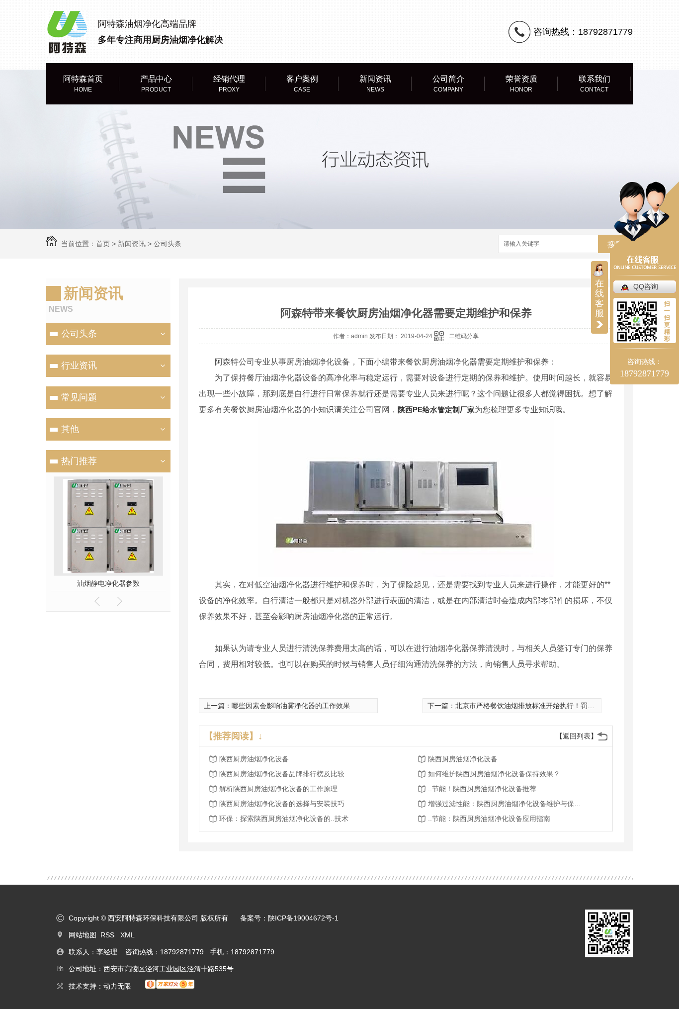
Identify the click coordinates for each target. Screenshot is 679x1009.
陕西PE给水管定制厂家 (436, 409)
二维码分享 (464, 336)
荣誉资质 (521, 84)
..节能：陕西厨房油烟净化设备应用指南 (489, 819)
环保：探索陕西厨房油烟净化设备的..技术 (283, 819)
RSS (108, 935)
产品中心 (156, 84)
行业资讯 (79, 365)
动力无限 (117, 986)
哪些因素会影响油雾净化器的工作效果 (291, 706)
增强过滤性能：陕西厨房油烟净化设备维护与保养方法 (507, 804)
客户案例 (302, 84)
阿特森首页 (83, 84)
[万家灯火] (164, 986)
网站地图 (82, 935)
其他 (70, 429)
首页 (103, 244)
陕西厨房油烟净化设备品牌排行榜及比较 (281, 774)
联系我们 (594, 84)
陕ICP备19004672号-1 (303, 918)
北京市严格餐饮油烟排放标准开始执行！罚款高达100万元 (544, 706)
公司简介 (448, 84)
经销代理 (229, 84)
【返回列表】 (576, 736)
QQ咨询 (645, 286)
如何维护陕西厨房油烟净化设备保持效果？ (494, 774)
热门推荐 (79, 461)
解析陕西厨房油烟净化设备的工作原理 (278, 789)
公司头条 (167, 244)
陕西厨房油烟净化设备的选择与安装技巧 (281, 804)
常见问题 (79, 397)
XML (127, 935)
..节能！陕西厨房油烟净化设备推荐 (482, 789)
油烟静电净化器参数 (108, 583)
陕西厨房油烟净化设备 (254, 759)
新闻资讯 (375, 84)
